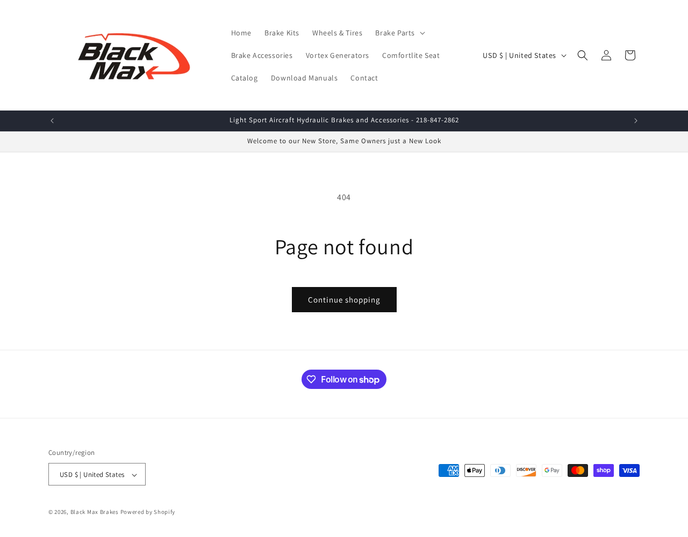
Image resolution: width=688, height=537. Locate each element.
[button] (399, 32)
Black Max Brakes (94, 512)
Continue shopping (344, 300)
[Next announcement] (636, 121)
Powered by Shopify (148, 512)
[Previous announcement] (52, 121)
